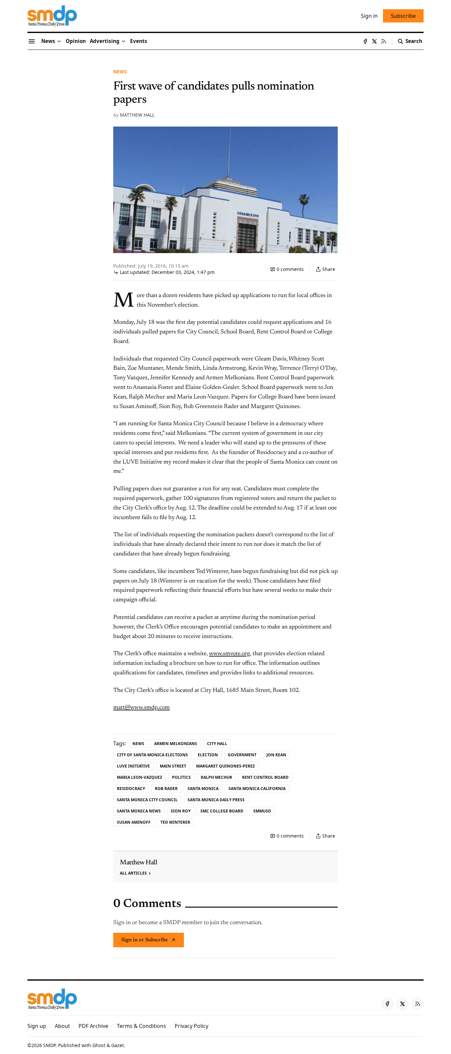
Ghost (98, 1045)
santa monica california (257, 788)
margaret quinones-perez (225, 766)
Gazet (117, 1045)
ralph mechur (216, 777)
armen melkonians (175, 743)
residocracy (131, 788)
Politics (181, 777)
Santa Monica (203, 788)
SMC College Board (221, 811)
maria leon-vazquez (139, 777)
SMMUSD (262, 811)
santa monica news (139, 811)
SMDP (49, 1045)
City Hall (217, 743)
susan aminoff (134, 822)
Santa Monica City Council (147, 800)
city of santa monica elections (152, 755)
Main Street (173, 766)
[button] (105, 41)
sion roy (181, 811)
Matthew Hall (137, 115)
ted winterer (175, 822)
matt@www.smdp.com (141, 708)
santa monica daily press (216, 800)
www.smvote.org (229, 654)
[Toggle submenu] (59, 41)
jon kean (276, 755)
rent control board (265, 777)
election (208, 755)
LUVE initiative (133, 766)
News (120, 71)
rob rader (166, 788)
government (242, 755)
